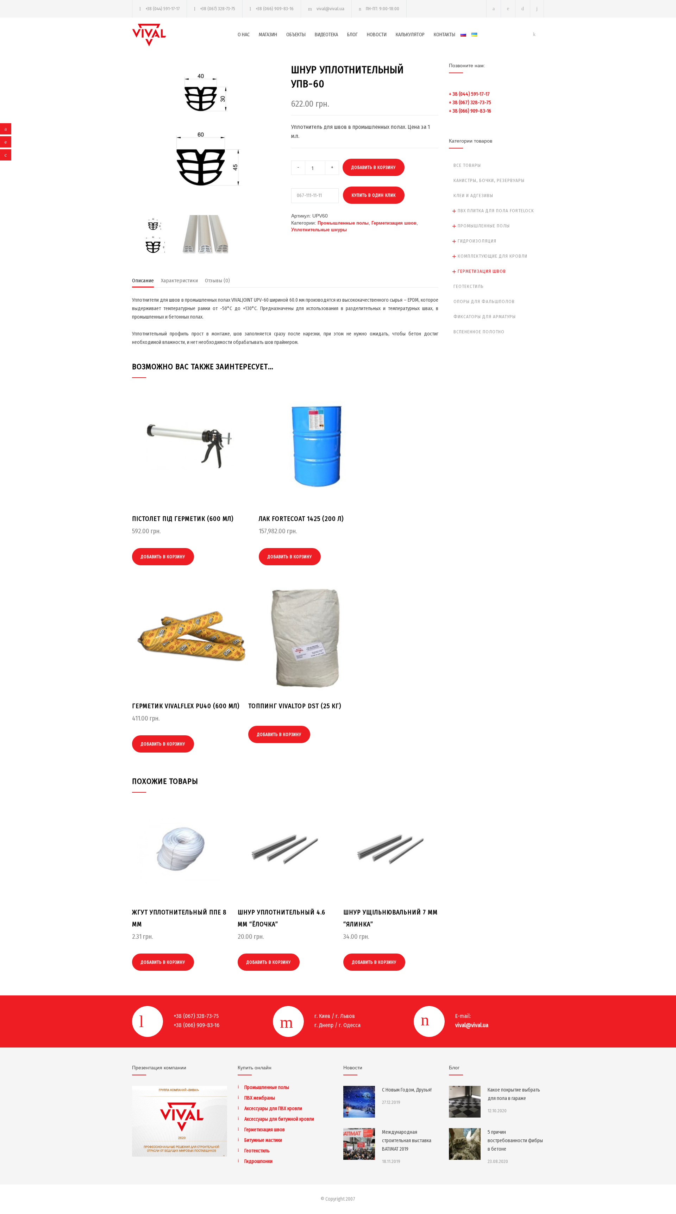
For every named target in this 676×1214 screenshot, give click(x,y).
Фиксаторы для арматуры (484, 316)
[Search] (537, 8)
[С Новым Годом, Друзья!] (359, 1102)
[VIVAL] (185, 35)
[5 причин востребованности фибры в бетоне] (465, 1144)
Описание (143, 280)
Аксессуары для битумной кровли (279, 1119)
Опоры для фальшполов (484, 301)
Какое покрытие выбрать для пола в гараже (514, 1094)
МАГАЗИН (268, 35)
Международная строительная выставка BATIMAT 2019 (406, 1140)
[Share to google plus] (6, 155)
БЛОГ (352, 35)
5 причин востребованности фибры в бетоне (515, 1140)
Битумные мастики (263, 1140)
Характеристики (179, 280)
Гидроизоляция (477, 241)
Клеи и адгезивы (473, 195)
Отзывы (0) (217, 280)
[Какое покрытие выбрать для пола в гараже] (465, 1102)
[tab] (143, 282)
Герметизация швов (394, 223)
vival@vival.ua (330, 8)
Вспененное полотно (479, 331)
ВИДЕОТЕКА (326, 35)
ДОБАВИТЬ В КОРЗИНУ (373, 167)
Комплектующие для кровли (492, 256)
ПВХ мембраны (259, 1098)
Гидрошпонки (258, 1161)
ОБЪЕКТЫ (296, 35)
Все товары (467, 165)
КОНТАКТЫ (444, 35)
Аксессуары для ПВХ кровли (273, 1109)
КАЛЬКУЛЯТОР (410, 35)
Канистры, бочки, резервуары (489, 180)
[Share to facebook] (6, 129)
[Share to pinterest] (6, 142)
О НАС (244, 35)
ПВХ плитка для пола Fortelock (496, 210)
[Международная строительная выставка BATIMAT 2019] (359, 1144)
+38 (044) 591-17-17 (162, 8)
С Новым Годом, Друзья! (407, 1090)
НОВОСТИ (377, 35)
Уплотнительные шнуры (319, 229)
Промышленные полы (343, 223)
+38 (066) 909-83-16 (275, 8)
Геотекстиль (468, 286)
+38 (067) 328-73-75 (217, 8)
